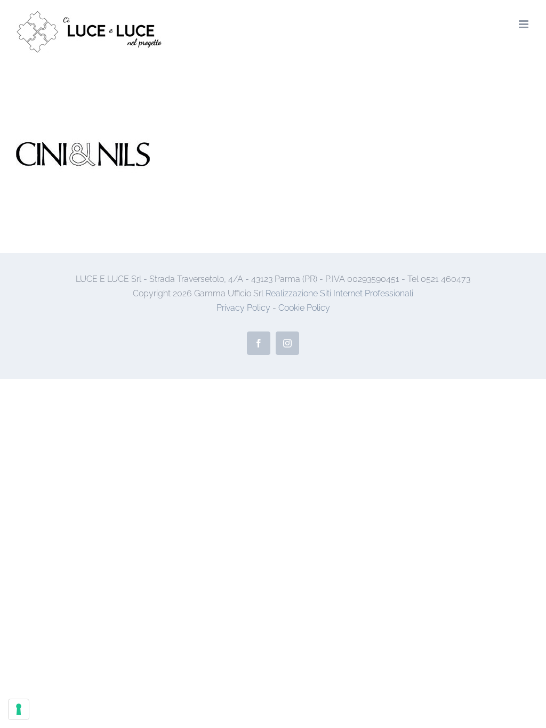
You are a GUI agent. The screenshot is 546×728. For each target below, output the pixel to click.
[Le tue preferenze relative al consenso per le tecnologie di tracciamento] (19, 709)
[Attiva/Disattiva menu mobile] (524, 24)
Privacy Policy (243, 308)
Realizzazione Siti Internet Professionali (339, 293)
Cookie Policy (304, 308)
